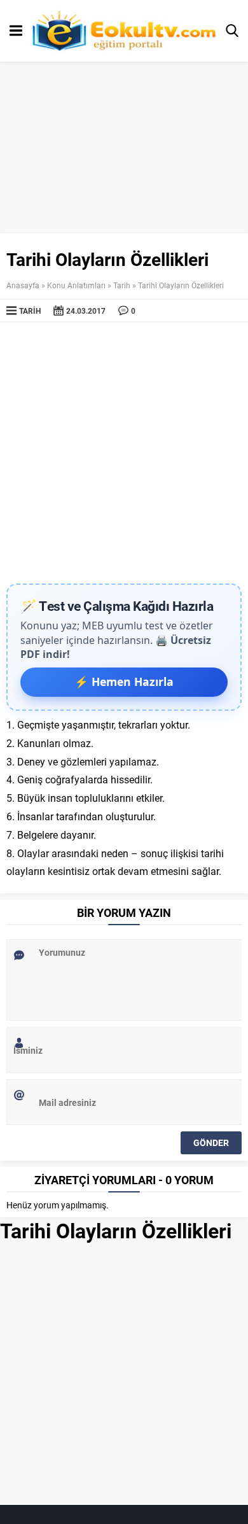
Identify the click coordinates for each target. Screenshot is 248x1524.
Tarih (121, 285)
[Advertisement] (124, 453)
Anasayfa (22, 285)
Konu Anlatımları (76, 285)
